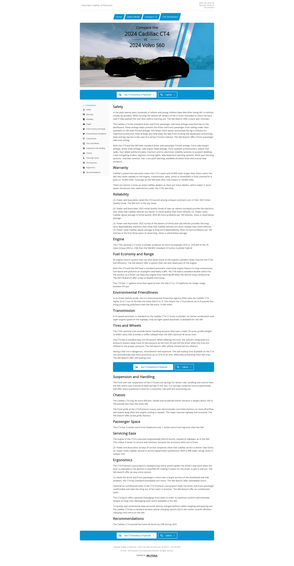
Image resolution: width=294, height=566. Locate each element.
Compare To (151, 16)
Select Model (133, 16)
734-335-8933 (209, 7)
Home (119, 16)
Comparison (90, 105)
